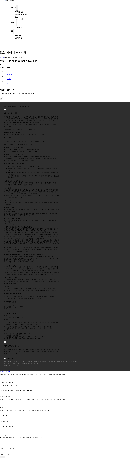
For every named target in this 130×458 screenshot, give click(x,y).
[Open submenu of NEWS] (16, 23)
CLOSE (3, 457)
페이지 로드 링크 (5, 371)
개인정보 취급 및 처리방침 (11, 107)
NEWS (9, 79)
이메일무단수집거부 (23, 107)
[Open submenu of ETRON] (17, 8)
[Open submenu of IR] (13, 31)
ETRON (9, 74)
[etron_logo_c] (10, 1)
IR (7, 83)
